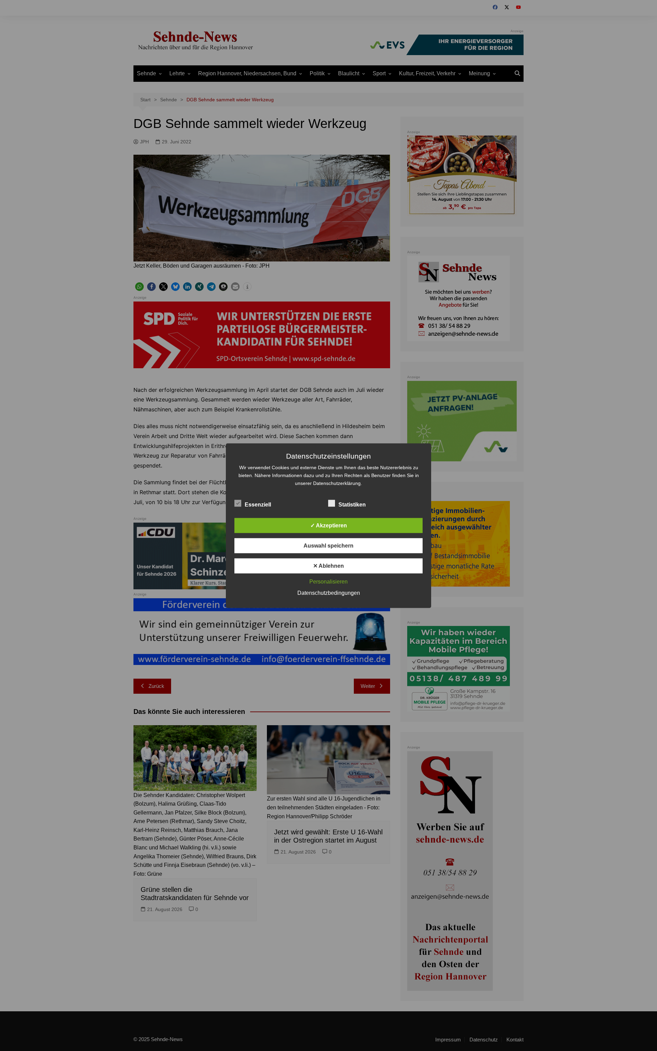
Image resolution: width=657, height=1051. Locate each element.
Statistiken (352, 504)
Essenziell (258, 504)
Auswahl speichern (328, 545)
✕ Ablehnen (328, 565)
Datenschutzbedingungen (328, 592)
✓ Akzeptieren (328, 525)
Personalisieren (328, 581)
